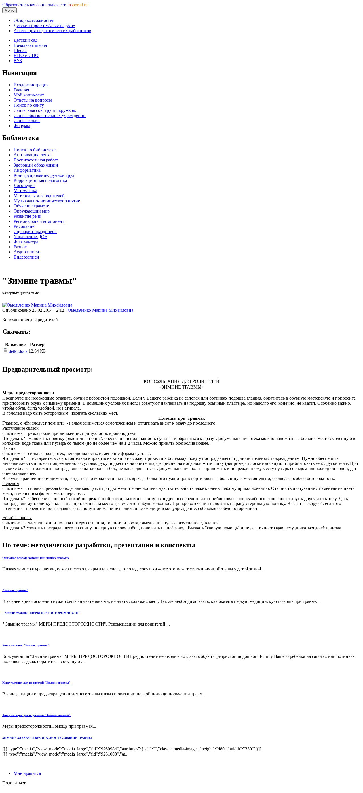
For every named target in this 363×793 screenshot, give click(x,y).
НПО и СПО (26, 55)
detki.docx (18, 351)
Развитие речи (27, 216)
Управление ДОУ (30, 236)
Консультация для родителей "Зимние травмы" (36, 682)
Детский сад (25, 40)
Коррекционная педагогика (40, 180)
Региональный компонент (39, 221)
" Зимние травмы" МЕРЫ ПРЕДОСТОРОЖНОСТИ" (41, 612)
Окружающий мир (32, 211)
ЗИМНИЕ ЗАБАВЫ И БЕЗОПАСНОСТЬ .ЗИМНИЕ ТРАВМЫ (47, 737)
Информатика (27, 170)
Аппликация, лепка (33, 154)
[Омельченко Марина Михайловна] (37, 305)
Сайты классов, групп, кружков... (46, 110)
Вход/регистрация (31, 84)
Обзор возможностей (34, 20)
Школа (20, 50)
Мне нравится (27, 773)
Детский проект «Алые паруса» (44, 25)
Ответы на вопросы (33, 100)
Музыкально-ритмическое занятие (47, 200)
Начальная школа (30, 45)
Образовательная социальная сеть (45, 4)
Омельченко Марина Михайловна (100, 310)
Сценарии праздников (35, 231)
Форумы (22, 125)
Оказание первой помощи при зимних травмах (35, 557)
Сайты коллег (27, 120)
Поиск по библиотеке (35, 149)
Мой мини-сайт (29, 95)
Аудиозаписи (26, 251)
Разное (20, 246)
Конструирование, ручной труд (44, 175)
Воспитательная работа (36, 160)
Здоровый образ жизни (36, 165)
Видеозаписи (26, 257)
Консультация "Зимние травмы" (25, 645)
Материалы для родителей (39, 195)
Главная (21, 89)
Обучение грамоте (31, 206)
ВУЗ (18, 60)
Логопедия (24, 185)
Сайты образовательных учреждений (50, 115)
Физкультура (26, 241)
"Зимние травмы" (15, 590)
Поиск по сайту (29, 105)
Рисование (24, 226)
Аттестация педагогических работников (52, 30)
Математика (25, 190)
